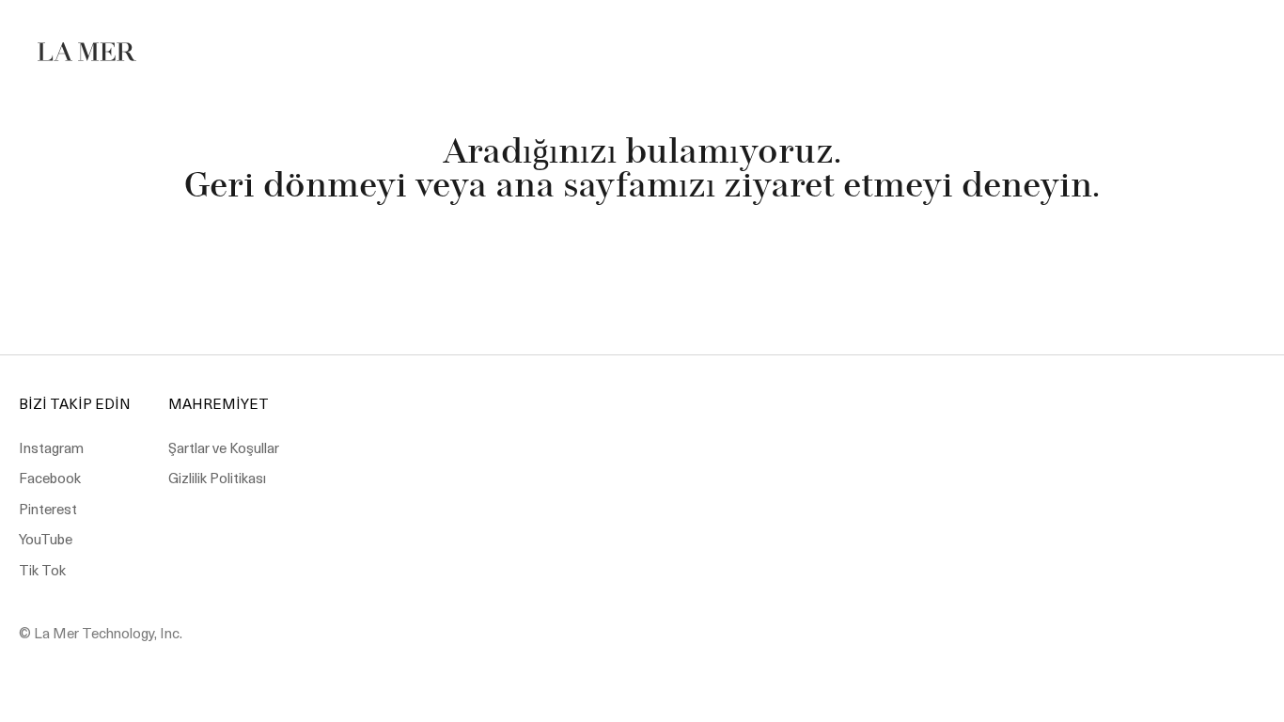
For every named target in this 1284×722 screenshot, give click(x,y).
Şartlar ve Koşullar (223, 447)
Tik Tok (42, 569)
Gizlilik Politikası (217, 477)
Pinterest (48, 508)
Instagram (51, 447)
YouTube (45, 538)
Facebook (50, 477)
